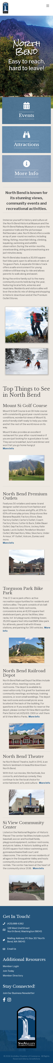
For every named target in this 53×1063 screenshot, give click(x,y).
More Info (8, 448)
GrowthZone (34, 1059)
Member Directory (13, 975)
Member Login (11, 966)
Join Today (8, 971)
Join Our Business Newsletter (19, 993)
